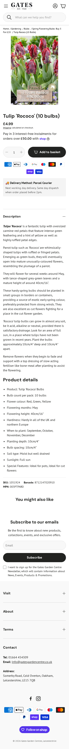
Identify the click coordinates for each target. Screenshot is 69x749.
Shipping (7, 127)
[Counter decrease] (6, 152)
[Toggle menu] (6, 6)
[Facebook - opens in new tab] (30, 698)
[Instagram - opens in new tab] (38, 698)
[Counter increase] (21, 152)
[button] (34, 17)
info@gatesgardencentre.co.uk (32, 662)
